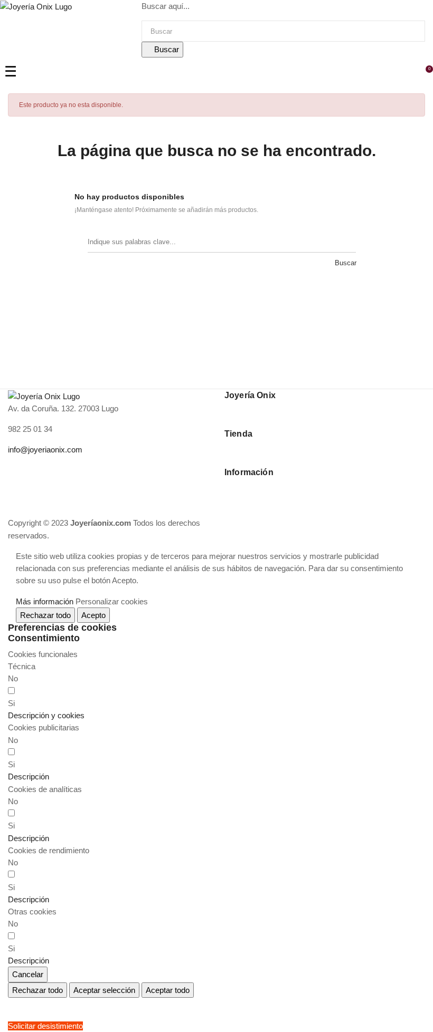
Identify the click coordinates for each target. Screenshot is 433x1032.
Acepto (93, 615)
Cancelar (27, 974)
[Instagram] (34, 469)
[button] (46, 715)
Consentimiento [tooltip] (44, 638)
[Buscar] (345, 242)
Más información (44, 601)
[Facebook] (16, 469)
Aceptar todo (168, 990)
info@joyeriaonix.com (45, 449)
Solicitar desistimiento (45, 1025)
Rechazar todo (45, 615)
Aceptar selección (104, 990)
